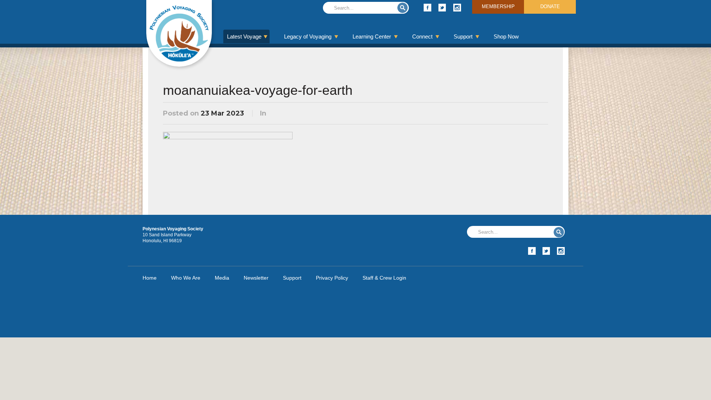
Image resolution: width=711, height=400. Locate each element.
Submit (402, 8)
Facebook (427, 7)
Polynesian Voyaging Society (179, 33)
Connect (422, 36)
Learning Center (372, 36)
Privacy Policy (332, 278)
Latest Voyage (244, 36)
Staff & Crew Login (384, 278)
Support (463, 36)
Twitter (442, 7)
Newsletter (256, 278)
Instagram (457, 7)
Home (150, 278)
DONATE (550, 6)
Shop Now (506, 36)
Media (222, 278)
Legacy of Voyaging (307, 36)
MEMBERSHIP (498, 6)
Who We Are (185, 278)
